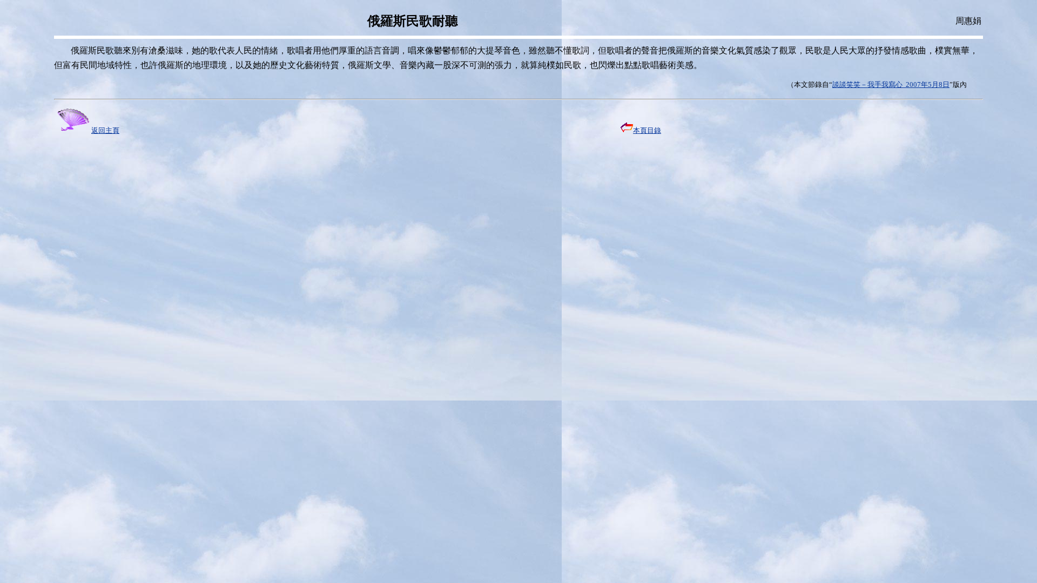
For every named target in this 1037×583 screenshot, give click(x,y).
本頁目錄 (647, 130)
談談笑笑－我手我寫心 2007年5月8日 (891, 84)
